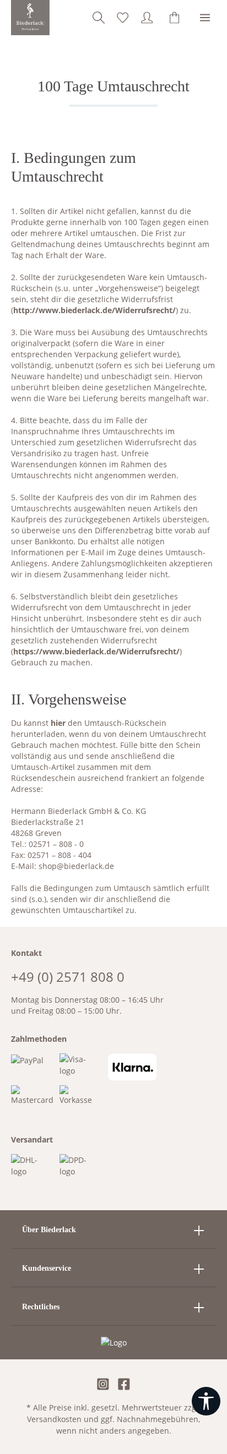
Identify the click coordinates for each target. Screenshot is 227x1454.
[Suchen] (99, 18)
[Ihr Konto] (147, 18)
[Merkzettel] (123, 18)
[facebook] (124, 1385)
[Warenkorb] (174, 18)
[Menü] (205, 18)
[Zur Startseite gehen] (30, 17)
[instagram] (103, 1385)
